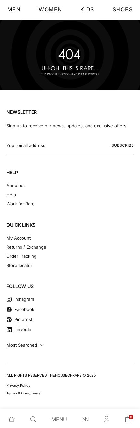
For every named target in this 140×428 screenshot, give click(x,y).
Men (14, 9)
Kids (87, 9)
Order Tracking (21, 256)
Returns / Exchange (26, 247)
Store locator (19, 265)
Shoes (123, 9)
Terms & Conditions (23, 393)
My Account (19, 238)
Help (11, 194)
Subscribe (122, 145)
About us (16, 185)
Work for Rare (21, 203)
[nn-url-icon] (86, 419)
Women (50, 9)
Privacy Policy (18, 385)
